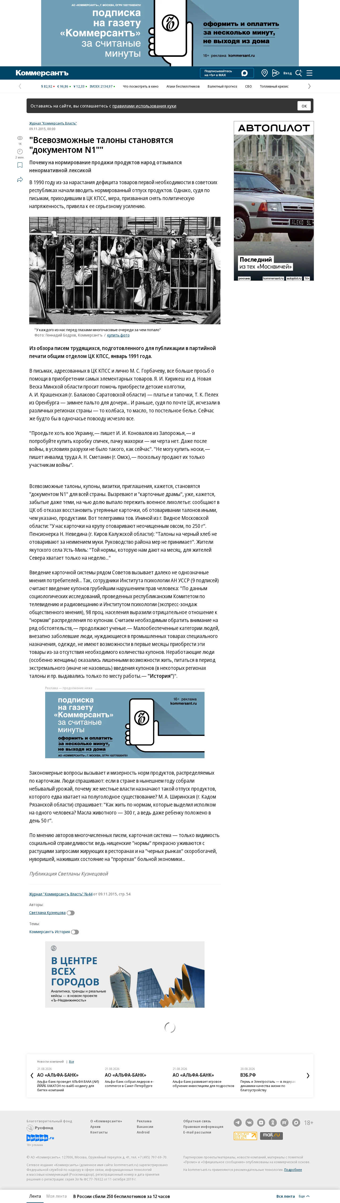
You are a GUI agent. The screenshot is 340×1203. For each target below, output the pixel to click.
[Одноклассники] (273, 1123)
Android (143, 1132)
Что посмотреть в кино (141, 86)
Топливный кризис (274, 86)
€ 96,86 (62, 86)
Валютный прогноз (222, 86)
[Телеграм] (238, 1123)
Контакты (99, 1132)
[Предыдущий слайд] (32, 1075)
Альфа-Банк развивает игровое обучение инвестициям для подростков (203, 1083)
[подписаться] (72, 913)
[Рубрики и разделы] (309, 73)
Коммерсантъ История (49, 931)
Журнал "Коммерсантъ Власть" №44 (60, 893)
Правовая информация (203, 1126)
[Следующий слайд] (308, 1075)
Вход (287, 73)
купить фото (118, 335)
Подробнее (293, 1169)
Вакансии (145, 1126)
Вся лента (286, 1196)
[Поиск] (299, 73)
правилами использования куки (144, 106)
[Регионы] (265, 73)
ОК (304, 106)
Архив (95, 1126)
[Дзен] (261, 1123)
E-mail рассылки (197, 1132)
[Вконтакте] (249, 1123)
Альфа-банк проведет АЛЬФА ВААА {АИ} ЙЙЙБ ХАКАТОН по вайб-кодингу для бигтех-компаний (68, 1085)
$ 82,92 (46, 86)
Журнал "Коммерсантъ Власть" (53, 123)
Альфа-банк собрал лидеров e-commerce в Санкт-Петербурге (129, 1083)
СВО (248, 86)
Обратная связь (197, 1121)
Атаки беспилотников (183, 86)
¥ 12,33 (79, 86)
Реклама (144, 1121)
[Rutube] (284, 1123)
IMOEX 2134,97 (101, 86)
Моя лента (56, 1196)
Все (71, 1061)
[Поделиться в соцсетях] (20, 179)
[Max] (296, 1123)
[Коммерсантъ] (42, 73)
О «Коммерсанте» (106, 1121)
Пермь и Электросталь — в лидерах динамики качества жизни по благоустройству (268, 1085)
